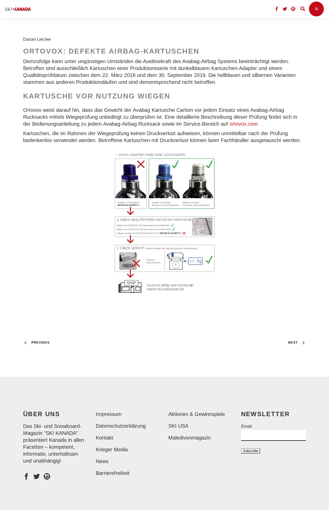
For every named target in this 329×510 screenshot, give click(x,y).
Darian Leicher (38, 39)
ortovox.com (244, 124)
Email (246, 426)
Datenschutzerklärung (121, 426)
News (102, 461)
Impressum (109, 414)
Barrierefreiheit (113, 473)
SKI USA (178, 426)
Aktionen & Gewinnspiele (196, 414)
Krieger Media (112, 449)
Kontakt (104, 438)
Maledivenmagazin (189, 438)
